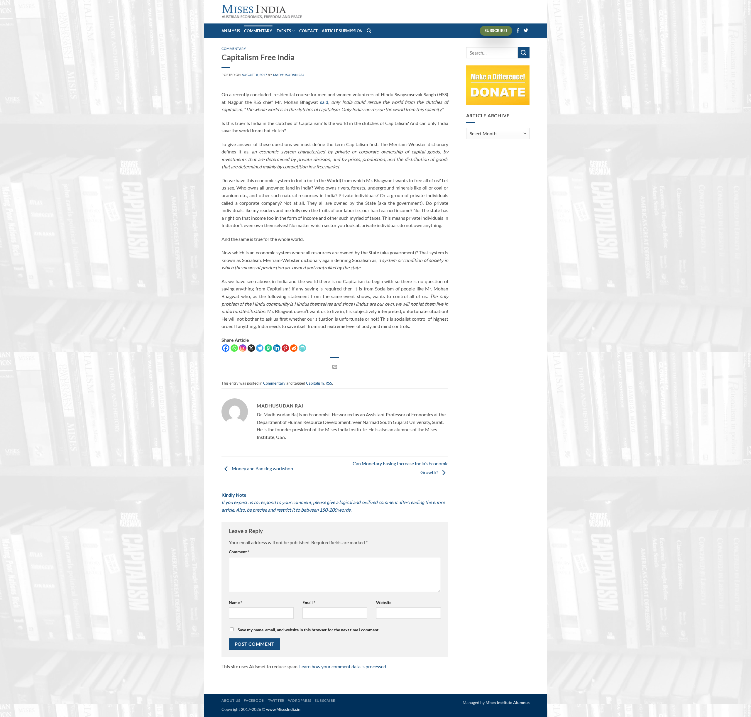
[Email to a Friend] (334, 367)
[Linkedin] (276, 348)
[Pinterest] (285, 348)
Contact (308, 30)
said (324, 102)
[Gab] (268, 348)
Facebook (254, 700)
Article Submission (342, 30)
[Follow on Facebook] (518, 30)
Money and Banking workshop (262, 468)
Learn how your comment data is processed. (343, 666)
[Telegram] (259, 348)
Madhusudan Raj (289, 75)
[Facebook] (225, 348)
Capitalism (315, 383)
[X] (251, 348)
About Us (230, 700)
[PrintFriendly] (302, 348)
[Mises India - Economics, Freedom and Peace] (261, 12)
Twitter (276, 700)
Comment (239, 551)
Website (383, 602)
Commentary (258, 30)
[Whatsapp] (234, 348)
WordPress (299, 700)
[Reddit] (293, 348)
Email (308, 602)
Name (235, 602)
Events (284, 30)
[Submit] (524, 52)
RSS (329, 383)
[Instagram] (242, 348)
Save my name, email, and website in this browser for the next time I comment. (308, 629)
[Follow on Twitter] (525, 30)
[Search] (369, 30)
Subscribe (325, 700)
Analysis (230, 30)
